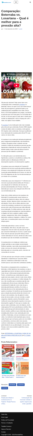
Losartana (22, 104)
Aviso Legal (4, 417)
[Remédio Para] (6, 2)
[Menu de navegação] (16, 2)
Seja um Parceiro (6, 429)
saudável (4, 388)
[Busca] (30, 2)
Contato (3, 432)
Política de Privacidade (7, 420)
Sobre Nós (4, 414)
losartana (21, 384)
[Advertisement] (16, 51)
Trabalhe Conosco (6, 426)
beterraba (12, 384)
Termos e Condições (7, 423)
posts (20, 29)
